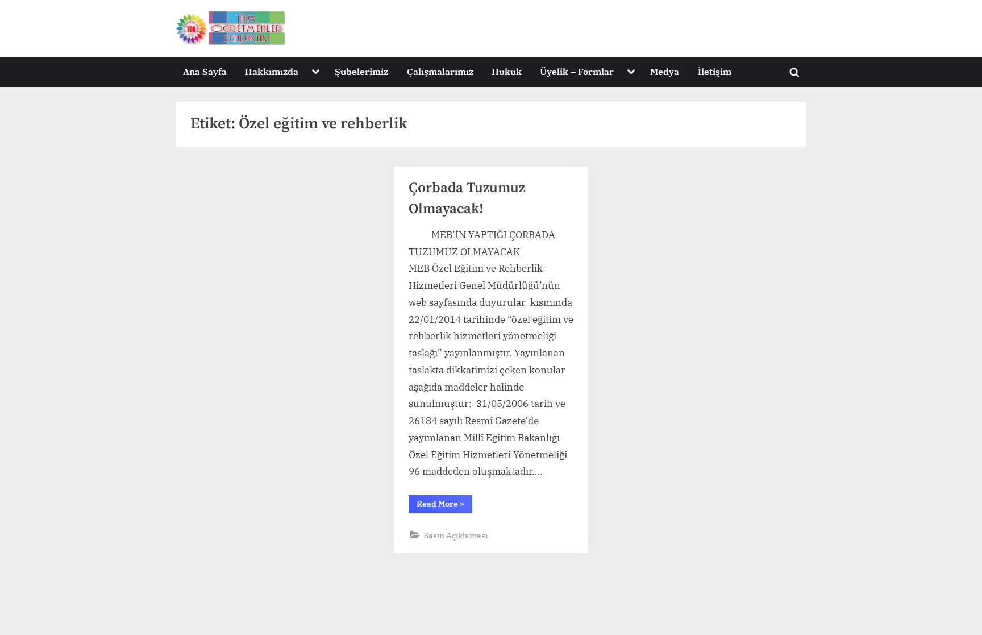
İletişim (714, 71)
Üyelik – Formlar (577, 71)
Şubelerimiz (361, 71)
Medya (664, 71)
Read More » (444, 505)
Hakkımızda (271, 71)
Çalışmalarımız (440, 71)
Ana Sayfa (205, 71)
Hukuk (507, 71)
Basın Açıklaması (455, 535)
